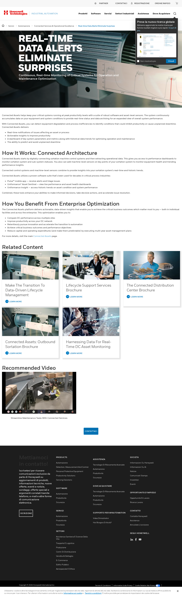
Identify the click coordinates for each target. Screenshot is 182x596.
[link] (30, 265)
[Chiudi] (178, 591)
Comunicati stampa (138, 475)
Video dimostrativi (101, 518)
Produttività (61, 498)
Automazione (62, 463)
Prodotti (82, 13)
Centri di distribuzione (66, 552)
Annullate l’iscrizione (139, 525)
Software (96, 13)
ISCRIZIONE (26, 513)
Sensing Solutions (64, 480)
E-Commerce (62, 560)
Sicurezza (60, 502)
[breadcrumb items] (3, 25)
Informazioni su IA (138, 467)
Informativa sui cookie (73, 593)
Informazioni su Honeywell (142, 463)
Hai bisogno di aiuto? (102, 522)
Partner (103, 3)
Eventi (133, 484)
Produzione (61, 547)
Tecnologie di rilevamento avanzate (109, 465)
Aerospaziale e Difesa (65, 569)
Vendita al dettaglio (64, 556)
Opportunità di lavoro (139, 498)
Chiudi (171, 61)
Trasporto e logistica (65, 543)
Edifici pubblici (62, 564)
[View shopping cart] (177, 3)
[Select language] (95, 3)
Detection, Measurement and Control (72, 467)
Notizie (133, 471)
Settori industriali (124, 13)
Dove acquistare (161, 13)
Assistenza (143, 13)
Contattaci (91, 431)
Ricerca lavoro (136, 502)
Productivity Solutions (65, 475)
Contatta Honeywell (138, 516)
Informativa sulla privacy (123, 585)
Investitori (134, 480)
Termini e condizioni (103, 585)
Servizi (108, 13)
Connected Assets (42, 236)
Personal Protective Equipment (69, 471)
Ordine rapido (162, 3)
